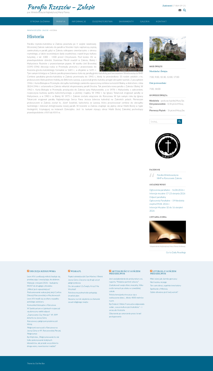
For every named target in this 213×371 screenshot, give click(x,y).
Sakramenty (126, 21)
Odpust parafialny (157, 197)
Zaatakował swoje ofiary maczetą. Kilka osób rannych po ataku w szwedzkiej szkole (126, 288)
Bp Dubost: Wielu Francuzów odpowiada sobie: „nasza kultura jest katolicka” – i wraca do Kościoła (126, 307)
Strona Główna (40, 21)
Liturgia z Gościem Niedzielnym (163, 272)
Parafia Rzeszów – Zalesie (60, 6)
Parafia (60, 21)
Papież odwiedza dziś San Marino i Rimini (85, 276)
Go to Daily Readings (176, 252)
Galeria (145, 21)
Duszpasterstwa (102, 21)
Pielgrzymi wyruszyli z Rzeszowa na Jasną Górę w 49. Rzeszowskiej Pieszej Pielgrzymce (44, 330)
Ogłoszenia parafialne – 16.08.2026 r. (167, 190)
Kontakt (161, 21)
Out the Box (40, 363)
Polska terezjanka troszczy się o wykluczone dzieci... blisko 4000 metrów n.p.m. (126, 297)
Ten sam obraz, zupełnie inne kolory (165, 285)
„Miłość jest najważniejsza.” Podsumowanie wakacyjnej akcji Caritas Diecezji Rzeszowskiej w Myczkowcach (44, 292)
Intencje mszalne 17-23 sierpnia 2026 (167, 193)
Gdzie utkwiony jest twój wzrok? (164, 292)
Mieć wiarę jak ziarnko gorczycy (163, 278)
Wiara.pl (76, 271)
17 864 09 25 (179, 6)
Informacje (79, 21)
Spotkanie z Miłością (159, 289)
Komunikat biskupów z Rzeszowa (41, 305)
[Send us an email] (180, 10)
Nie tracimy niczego (158, 282)
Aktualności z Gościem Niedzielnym (124, 272)
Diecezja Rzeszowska (43, 271)
